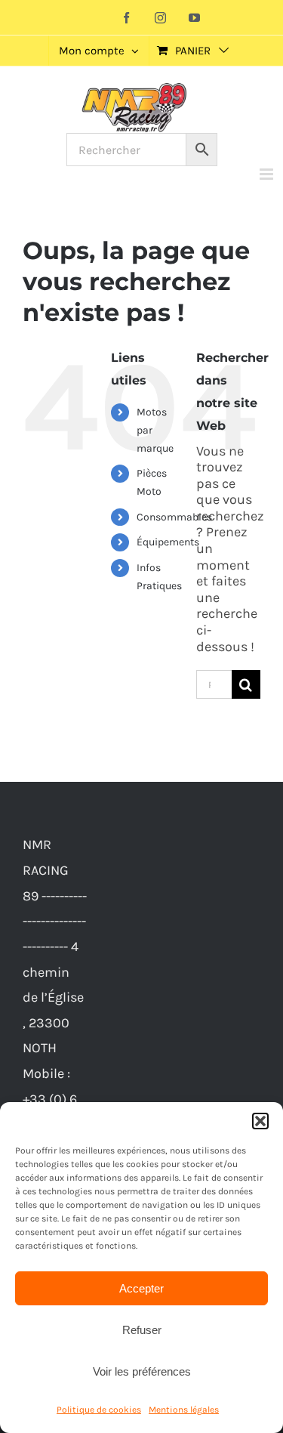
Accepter (141, 1288)
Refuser (141, 1329)
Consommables (174, 517)
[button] (260, 1121)
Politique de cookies (99, 1409)
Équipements (168, 542)
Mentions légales (184, 1409)
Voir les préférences (142, 1371)
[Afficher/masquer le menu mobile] (267, 174)
